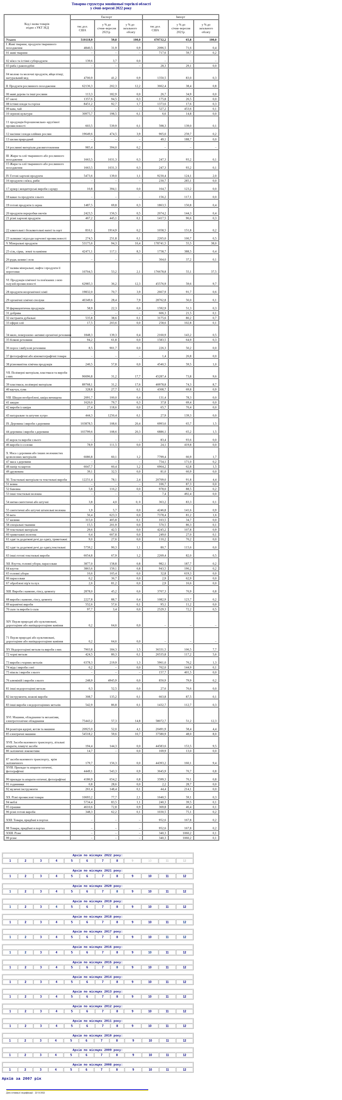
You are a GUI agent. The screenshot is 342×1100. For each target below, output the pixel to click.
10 (149, 952)
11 (167, 937)
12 (184, 922)
